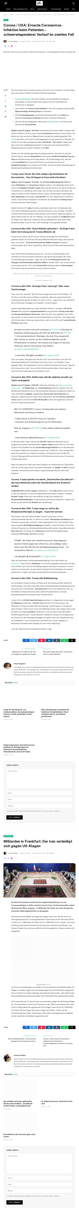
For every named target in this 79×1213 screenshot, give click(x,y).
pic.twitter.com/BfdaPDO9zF (26, 349)
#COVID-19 (36, 428)
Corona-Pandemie (22, 99)
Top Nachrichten (20, 9)
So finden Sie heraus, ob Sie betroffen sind (56, 1102)
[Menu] (6, 3)
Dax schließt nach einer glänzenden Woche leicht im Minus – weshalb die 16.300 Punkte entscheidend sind (18, 1103)
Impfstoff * (16, 563)
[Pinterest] (5, 111)
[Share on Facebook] (5, 46)
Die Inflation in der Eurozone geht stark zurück (19, 1135)
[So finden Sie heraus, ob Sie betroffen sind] (58, 1089)
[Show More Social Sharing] (15, 46)
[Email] (5, 116)
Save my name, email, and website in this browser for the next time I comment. (34, 811)
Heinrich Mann (14, 853)
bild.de (14, 139)
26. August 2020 (51, 355)
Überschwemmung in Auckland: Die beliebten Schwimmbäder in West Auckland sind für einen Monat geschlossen (55, 713)
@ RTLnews (54, 329)
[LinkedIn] (5, 106)
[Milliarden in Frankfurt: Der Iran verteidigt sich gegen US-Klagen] (39, 880)
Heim (8, 9)
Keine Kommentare (39, 41)
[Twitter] (5, 101)
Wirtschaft (42, 9)
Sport (66, 9)
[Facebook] (5, 95)
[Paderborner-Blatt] (39, 3)
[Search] (73, 3)
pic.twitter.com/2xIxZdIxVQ (46, 550)
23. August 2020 (48, 556)
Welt (32, 9)
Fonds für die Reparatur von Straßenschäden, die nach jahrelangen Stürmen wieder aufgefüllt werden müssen (18, 713)
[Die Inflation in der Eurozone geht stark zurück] (20, 1122)
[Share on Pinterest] (11, 46)
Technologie (55, 9)
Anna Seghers (14, 41)
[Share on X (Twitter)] (8, 46)
